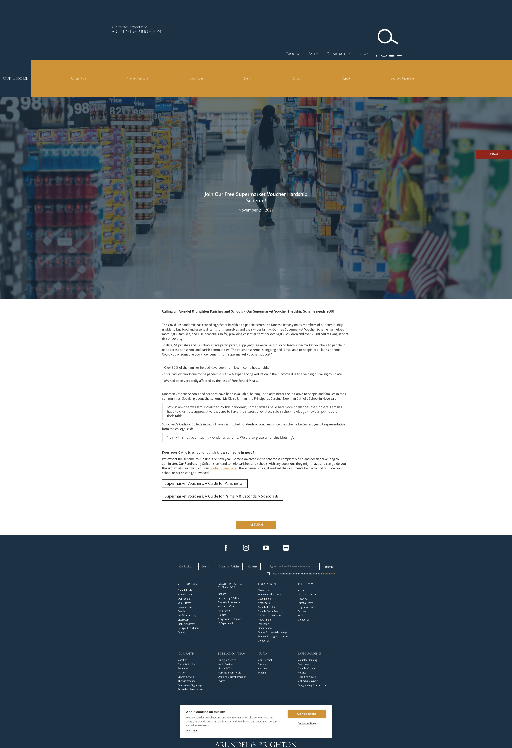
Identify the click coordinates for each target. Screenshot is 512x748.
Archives (262, 668)
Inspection (263, 624)
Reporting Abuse (307, 676)
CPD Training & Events (269, 615)
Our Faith (186, 653)
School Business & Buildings (272, 632)
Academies (264, 603)
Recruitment (264, 619)
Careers (297, 78)
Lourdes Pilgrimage (402, 78)
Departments (338, 53)
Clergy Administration (229, 619)
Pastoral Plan (78, 78)
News (363, 53)
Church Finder (185, 590)
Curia (262, 653)
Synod (346, 78)
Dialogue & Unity (227, 660)
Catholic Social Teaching (270, 611)
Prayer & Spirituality (188, 664)
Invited (221, 681)
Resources (303, 664)
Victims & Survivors (308, 681)
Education (267, 584)
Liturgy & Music (186, 676)
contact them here (223, 468)
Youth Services (225, 664)
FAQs (300, 615)
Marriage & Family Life (229, 672)
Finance (222, 594)
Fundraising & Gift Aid (229, 598)
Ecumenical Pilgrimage (190, 685)
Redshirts (303, 598)
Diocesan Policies (228, 566)
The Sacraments (186, 681)
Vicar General (265, 660)
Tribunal (262, 672)
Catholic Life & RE (267, 607)
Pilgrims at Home (307, 607)
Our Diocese (188, 584)
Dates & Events (305, 603)
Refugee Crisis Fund (188, 628)
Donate (302, 611)
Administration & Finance (231, 586)
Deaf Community (187, 615)
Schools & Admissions (269, 594)
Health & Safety (226, 606)
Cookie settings (307, 723)
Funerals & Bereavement (190, 689)
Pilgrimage (307, 584)
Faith (313, 53)
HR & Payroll (224, 610)
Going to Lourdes (307, 594)
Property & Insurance (229, 602)
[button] (293, 54)
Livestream (196, 78)
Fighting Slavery (186, 624)
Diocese (293, 53)
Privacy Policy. (328, 573)
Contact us (186, 566)
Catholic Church (306, 668)
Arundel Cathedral (138, 78)
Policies (222, 615)
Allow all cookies (307, 713)
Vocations (183, 660)
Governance (264, 598)
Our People (184, 598)
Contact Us (263, 640)
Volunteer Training (307, 660)
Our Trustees (184, 603)
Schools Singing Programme (273, 636)
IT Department (225, 623)
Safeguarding (309, 653)
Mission (182, 672)
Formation (183, 668)
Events (248, 78)
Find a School (265, 628)
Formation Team (231, 653)
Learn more (192, 730)
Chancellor (263, 664)
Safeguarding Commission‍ (312, 685)
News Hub (263, 590)
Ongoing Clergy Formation (232, 676)
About (301, 590)
